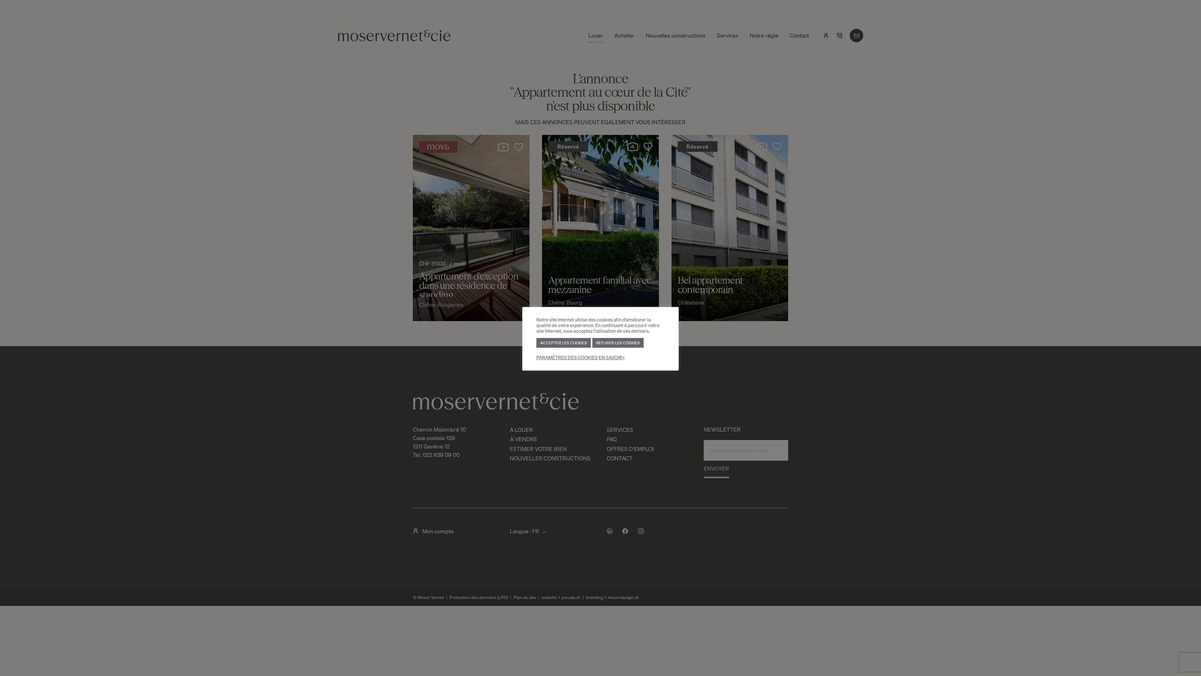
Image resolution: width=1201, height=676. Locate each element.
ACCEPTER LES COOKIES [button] (563, 343)
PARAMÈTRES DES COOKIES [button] (567, 357)
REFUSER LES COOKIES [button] (618, 343)
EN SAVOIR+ (612, 357)
